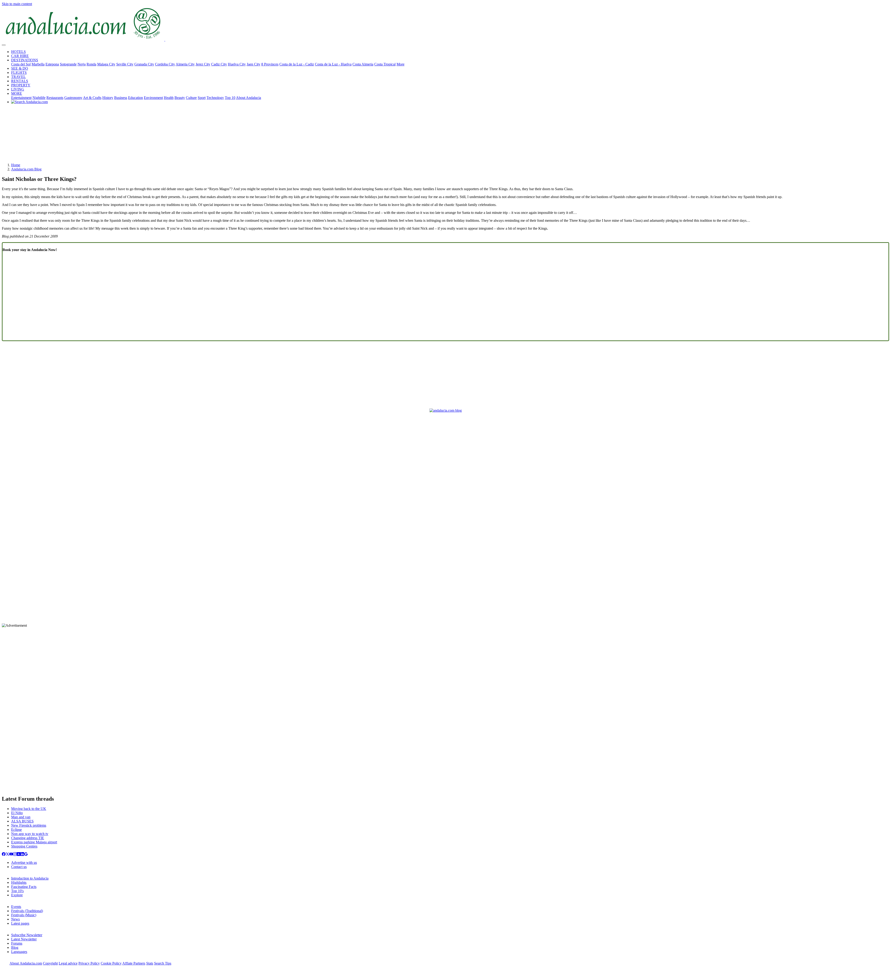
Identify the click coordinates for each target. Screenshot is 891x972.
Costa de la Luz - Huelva (333, 64)
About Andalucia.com (26, 963)
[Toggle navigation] (4, 45)
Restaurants (54, 98)
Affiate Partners (133, 963)
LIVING (17, 89)
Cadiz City (219, 64)
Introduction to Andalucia (29, 878)
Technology (215, 98)
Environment (153, 98)
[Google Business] (26, 855)
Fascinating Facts (23, 887)
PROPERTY (20, 85)
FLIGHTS (19, 73)
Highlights (18, 882)
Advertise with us (24, 862)
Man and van (20, 817)
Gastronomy (73, 98)
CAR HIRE (20, 56)
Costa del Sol (21, 64)
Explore (17, 895)
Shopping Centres (24, 846)
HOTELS (18, 52)
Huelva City (237, 64)
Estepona (52, 64)
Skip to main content (17, 4)
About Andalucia (248, 98)
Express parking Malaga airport (34, 842)
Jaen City (253, 64)
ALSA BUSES (22, 821)
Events (16, 907)
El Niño (17, 813)
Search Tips (162, 963)
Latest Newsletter (24, 939)
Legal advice (68, 963)
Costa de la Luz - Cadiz (296, 64)
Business (120, 98)
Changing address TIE (27, 838)
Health (169, 98)
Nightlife (38, 98)
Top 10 (230, 98)
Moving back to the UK (28, 809)
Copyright (50, 963)
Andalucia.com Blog (26, 169)
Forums (16, 943)
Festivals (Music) (23, 915)
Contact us (19, 867)
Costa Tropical (385, 64)
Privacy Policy (89, 963)
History (107, 98)
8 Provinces (269, 64)
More (400, 64)
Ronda (91, 64)
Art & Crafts (92, 98)
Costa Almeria (362, 64)
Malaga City (106, 64)
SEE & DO (19, 68)
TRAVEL (18, 77)
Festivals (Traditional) (27, 911)
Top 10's (17, 891)
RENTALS (19, 81)
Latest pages (20, 923)
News (15, 919)
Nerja (81, 64)
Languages (19, 952)
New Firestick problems (28, 825)
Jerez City (203, 64)
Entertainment (21, 98)
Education (135, 98)
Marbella (38, 64)
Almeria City (185, 64)
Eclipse (16, 830)
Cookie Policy (111, 963)
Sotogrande (68, 64)
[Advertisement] (445, 135)
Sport (202, 98)
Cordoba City (165, 64)
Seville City (124, 64)
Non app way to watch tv (29, 834)
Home (15, 165)
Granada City (144, 64)
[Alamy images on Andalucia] (18, 855)
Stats (149, 963)
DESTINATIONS (24, 60)
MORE (16, 93)
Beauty (179, 98)
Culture (191, 98)
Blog (14, 947)
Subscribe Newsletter (26, 935)
